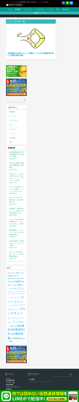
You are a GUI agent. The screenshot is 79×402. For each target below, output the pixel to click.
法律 (12, 334)
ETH (18, 276)
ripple (18, 281)
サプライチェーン (12, 293)
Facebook (17, 278)
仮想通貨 (18, 9)
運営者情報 (9, 384)
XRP (19, 285)
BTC (18, 273)
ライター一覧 (10, 382)
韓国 (10, 341)
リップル (50, 9)
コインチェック (12, 291)
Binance (10, 273)
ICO (10, 125)
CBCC (22, 273)
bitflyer (14, 273)
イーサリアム (39, 9)
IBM (22, 278)
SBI (22, 281)
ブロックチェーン (16, 313)
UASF (15, 285)
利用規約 (9, 389)
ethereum (11, 278)
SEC (9, 285)
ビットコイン (28, 9)
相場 (16, 338)
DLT (15, 276)
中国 (11, 326)
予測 (15, 326)
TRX (12, 285)
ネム (11, 297)
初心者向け (65, 9)
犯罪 (12, 338)
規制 (20, 338)
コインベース (21, 291)
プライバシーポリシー (13, 387)
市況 (57, 9)
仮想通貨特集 (10, 380)
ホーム (10, 9)
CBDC (10, 276)
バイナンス (17, 297)
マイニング (12, 129)
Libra (13, 281)
